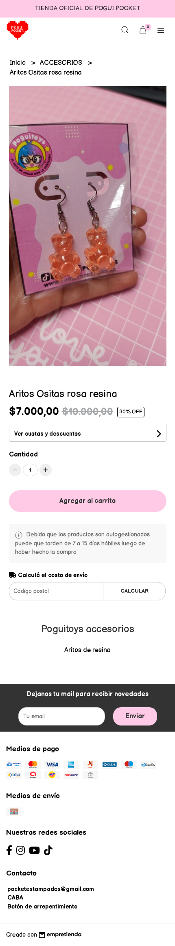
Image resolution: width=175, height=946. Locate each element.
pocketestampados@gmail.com (50, 889)
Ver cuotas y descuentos (47, 433)
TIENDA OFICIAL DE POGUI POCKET (87, 8)
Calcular (134, 591)
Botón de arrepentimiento (42, 906)
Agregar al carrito (87, 501)
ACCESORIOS (62, 63)
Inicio (18, 63)
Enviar (135, 716)
